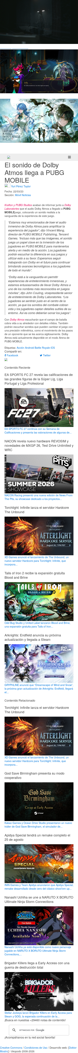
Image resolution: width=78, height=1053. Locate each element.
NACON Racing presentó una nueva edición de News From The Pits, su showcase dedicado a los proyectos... (39, 497)
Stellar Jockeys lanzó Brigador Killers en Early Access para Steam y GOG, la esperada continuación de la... (38, 1014)
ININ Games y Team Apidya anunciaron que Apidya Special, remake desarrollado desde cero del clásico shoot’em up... (39, 886)
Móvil (18, 195)
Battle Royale (42, 347)
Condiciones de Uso (35, 1047)
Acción (20, 347)
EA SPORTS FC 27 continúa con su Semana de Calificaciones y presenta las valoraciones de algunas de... (38, 430)
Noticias (26, 195)
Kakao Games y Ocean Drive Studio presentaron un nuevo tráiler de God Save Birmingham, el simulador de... (38, 824)
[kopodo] (9, 157)
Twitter (46, 355)
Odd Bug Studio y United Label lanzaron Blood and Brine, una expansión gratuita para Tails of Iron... (37, 624)
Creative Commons (11, 1047)
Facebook (12, 355)
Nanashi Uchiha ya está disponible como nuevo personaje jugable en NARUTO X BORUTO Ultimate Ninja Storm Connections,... (38, 950)
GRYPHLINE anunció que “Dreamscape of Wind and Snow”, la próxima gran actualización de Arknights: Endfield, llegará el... (39, 688)
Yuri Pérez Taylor (21, 186)
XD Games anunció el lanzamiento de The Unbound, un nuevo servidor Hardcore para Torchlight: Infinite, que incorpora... (37, 560)
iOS (53, 347)
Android (29, 347)
